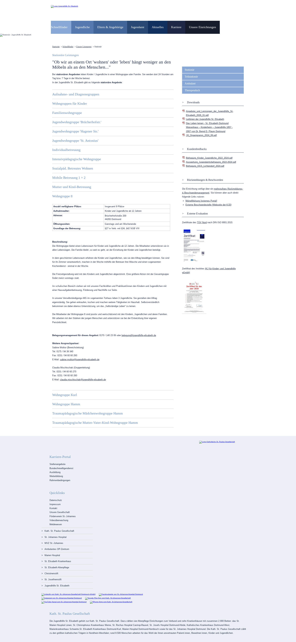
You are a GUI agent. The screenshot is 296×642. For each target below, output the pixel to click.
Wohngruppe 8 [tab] (62, 196)
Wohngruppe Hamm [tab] (66, 404)
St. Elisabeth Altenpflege (57, 567)
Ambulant (190, 83)
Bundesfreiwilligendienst (61, 468)
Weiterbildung (56, 476)
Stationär (189, 69)
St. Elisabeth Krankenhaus (58, 561)
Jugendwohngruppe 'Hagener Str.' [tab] (75, 131)
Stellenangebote (57, 464)
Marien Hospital (52, 555)
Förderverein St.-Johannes (63, 516)
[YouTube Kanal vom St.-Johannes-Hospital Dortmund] (64, 602)
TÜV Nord (202, 222)
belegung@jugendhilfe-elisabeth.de (139, 335)
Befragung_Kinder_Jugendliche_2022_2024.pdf (209, 158)
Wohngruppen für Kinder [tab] (69, 103)
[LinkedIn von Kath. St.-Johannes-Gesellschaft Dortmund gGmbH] (68, 594)
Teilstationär (191, 76)
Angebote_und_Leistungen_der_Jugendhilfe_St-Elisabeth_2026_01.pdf (209, 113)
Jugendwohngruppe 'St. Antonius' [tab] (75, 140)
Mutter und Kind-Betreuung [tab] (71, 187)
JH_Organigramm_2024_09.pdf (201, 135)
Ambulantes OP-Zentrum (57, 549)
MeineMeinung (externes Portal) (201, 201)
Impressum (55, 504)
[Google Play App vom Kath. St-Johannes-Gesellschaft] (108, 598)
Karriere (176, 27)
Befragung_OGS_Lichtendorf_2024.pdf (205, 166)
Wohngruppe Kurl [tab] (64, 395)
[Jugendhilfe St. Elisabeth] (64, 6)
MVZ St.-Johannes (54, 543)
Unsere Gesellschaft (60, 512)
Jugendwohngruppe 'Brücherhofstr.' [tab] (76, 122)
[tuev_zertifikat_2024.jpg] (194, 261)
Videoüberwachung (59, 520)
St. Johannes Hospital (55, 537)
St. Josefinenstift (53, 579)
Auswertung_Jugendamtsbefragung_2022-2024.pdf (211, 162)
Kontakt (53, 508)
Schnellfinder (68, 46)
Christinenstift (51, 573)
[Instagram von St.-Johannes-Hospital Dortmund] (61, 598)
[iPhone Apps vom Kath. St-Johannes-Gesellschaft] (111, 602)
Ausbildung (55, 472)
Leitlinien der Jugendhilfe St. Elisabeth (205, 119)
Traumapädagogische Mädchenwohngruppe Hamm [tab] (87, 413)
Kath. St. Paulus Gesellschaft (59, 531)
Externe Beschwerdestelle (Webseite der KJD (208, 204)
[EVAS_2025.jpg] (194, 313)
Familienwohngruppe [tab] (67, 113)
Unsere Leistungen (83, 46)
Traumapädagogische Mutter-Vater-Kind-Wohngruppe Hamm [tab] (95, 422)
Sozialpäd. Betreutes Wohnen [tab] (72, 168)
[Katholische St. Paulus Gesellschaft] (217, 442)
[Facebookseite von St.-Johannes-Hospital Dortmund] (121, 594)
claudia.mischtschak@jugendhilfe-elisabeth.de (83, 379)
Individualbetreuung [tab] (66, 150)
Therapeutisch (192, 90)
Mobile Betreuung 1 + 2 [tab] (68, 177)
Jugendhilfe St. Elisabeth (57, 585)
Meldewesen (56, 524)
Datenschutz (56, 500)
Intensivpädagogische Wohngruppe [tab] (76, 159)
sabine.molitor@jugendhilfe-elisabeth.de (79, 359)
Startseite (56, 46)
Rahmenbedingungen (60, 480)
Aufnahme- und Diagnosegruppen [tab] (75, 94)
